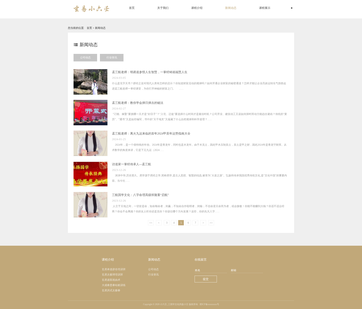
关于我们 (163, 7)
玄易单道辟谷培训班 (114, 269)
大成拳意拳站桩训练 (114, 285)
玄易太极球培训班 (112, 274)
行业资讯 (112, 57)
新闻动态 (230, 7)
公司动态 (85, 57)
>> (211, 222)
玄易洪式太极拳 (111, 290)
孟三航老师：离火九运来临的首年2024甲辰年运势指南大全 (151, 133)
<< (150, 222)
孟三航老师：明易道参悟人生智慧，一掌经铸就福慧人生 (149, 72)
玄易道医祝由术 (111, 279)
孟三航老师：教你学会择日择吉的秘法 (137, 102)
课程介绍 (196, 7)
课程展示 (264, 7)
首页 (132, 7)
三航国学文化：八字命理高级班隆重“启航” (140, 195)
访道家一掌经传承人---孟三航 (131, 164)
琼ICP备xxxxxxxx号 (209, 304)
